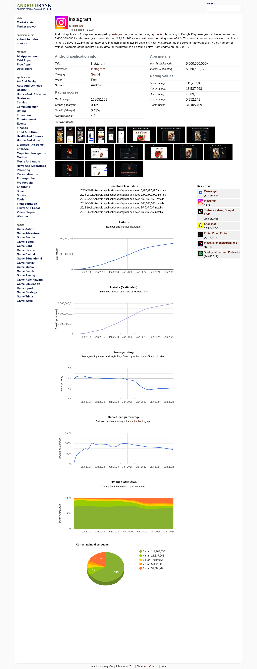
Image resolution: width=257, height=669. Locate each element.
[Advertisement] (138, 6)
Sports (21, 195)
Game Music (25, 267)
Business (23, 98)
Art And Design (27, 81)
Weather (22, 216)
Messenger (210, 191)
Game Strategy (27, 292)
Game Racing (26, 275)
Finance (22, 127)
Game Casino (26, 250)
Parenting (23, 170)
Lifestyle (23, 148)
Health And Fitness (30, 136)
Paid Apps (24, 60)
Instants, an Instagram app (220, 242)
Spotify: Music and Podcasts (222, 252)
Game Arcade (26, 237)
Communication (28, 106)
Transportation (27, 203)
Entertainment (26, 119)
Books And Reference (32, 94)
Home (163, 666)
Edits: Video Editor (216, 233)
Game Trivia (25, 296)
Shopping (23, 186)
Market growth (27, 26)
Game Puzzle (25, 271)
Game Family (26, 262)
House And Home (29, 140)
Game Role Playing (30, 279)
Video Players (26, 212)
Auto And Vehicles (29, 85)
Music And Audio (28, 161)
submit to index (27, 39)
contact (22, 43)
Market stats (25, 22)
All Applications (28, 56)
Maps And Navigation (31, 153)
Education (24, 115)
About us (142, 666)
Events (21, 123)
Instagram (77, 26)
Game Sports (26, 288)
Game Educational (29, 258)
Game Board (25, 241)
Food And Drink (27, 132)
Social (159, 34)
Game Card (24, 245)
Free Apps (24, 64)
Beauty (22, 89)
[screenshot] (60, 134)
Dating (21, 110)
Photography (26, 178)
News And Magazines (31, 165)
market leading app (140, 421)
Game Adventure (28, 233)
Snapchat (210, 223)
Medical (22, 157)
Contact (153, 666)
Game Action (25, 229)
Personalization (27, 174)
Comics (22, 102)
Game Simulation (28, 283)
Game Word (25, 300)
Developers (24, 68)
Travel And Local (28, 207)
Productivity (25, 182)
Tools (20, 199)
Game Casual (26, 254)
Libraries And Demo (30, 144)
